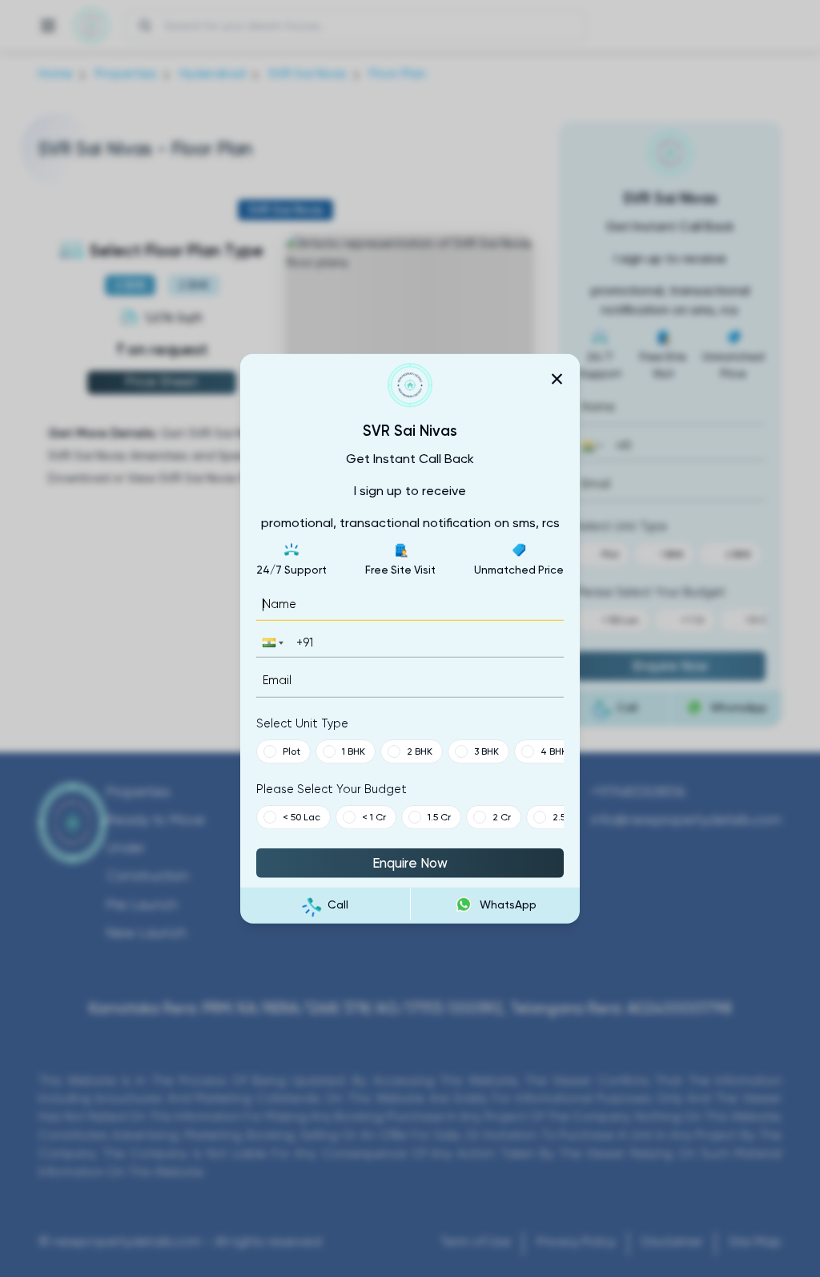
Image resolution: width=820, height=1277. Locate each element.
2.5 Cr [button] (565, 816)
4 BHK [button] (554, 750)
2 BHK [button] (419, 750)
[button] (271, 643)
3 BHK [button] (486, 750)
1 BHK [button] (353, 750)
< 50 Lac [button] (301, 816)
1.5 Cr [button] (439, 816)
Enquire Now (410, 862)
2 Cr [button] (501, 816)
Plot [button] (291, 750)
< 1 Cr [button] (374, 816)
